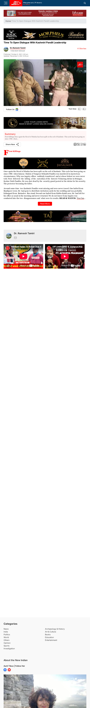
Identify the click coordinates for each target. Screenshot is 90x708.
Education (49, 637)
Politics (7, 634)
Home (8, 21)
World (6, 637)
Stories (81, 48)
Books (48, 634)
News (6, 629)
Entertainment (51, 640)
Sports (6, 646)
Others (6, 640)
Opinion (7, 643)
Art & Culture (50, 632)
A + (84, 109)
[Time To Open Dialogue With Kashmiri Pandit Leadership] (9, 235)
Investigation (9, 648)
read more (45, 204)
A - (79, 109)
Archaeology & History (55, 629)
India (6, 632)
